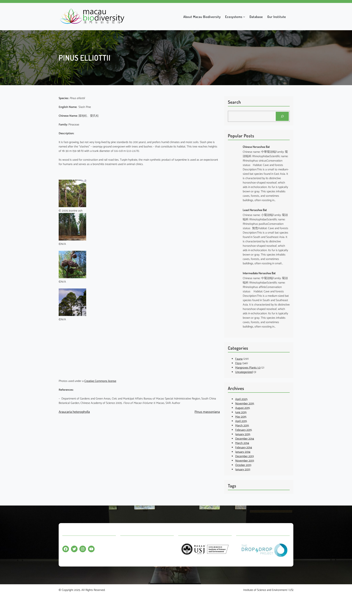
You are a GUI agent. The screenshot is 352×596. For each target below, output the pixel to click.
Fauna (239, 358)
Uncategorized (244, 372)
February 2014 (243, 447)
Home (124, 542)
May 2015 (240, 416)
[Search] (282, 116)
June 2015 (241, 412)
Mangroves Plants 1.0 (248, 367)
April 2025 (241, 399)
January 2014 (242, 451)
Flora (238, 363)
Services (125, 556)
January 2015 (242, 434)
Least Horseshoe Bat (255, 210)
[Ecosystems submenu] (244, 17)
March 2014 (242, 443)
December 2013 (244, 456)
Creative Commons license (100, 381)
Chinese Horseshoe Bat (256, 147)
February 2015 (243, 429)
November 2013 (244, 460)
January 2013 (242, 469)
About (124, 549)
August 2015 (242, 408)
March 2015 (242, 425)
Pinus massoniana (207, 412)
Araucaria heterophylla (74, 412)
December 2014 (244, 438)
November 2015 (244, 403)
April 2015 (241, 421)
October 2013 (243, 465)
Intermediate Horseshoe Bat (259, 273)
